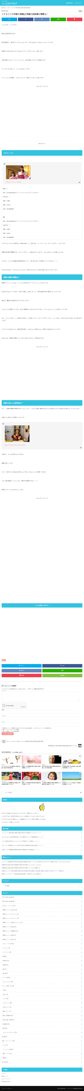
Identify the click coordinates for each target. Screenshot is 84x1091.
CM (4, 990)
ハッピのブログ (9, 3)
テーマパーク (7, 952)
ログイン (4, 1073)
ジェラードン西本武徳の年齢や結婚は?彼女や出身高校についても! (21, 832)
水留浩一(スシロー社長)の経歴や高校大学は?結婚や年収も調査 (18, 871)
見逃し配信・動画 (8, 1019)
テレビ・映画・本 (8, 986)
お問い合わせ (69, 3)
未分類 (4, 1036)
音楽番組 (6, 1024)
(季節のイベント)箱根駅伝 (10, 931)
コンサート (6, 948)
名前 (3, 709)
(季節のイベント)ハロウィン (11, 918)
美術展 (5, 965)
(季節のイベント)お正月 (10, 909)
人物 (4, 660)
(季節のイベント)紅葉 (9, 935)
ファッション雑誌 (8, 1049)
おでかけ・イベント (8, 905)
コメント (4, 690)
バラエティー (7, 1003)
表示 (44, 143)
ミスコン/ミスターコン (10, 1032)
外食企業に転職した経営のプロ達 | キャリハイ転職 (48, 871)
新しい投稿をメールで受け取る (11, 731)
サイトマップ (78, 3)
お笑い (5, 994)
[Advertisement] (42, 98)
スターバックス (8, 981)
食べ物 (5, 1062)
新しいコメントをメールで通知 (11, 729)
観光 (4, 969)
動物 (4, 956)
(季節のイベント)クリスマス (11, 914)
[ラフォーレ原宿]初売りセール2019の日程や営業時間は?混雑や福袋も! (22, 845)
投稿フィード (5, 1076)
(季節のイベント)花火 (9, 939)
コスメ (5, 1045)
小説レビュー (7, 1007)
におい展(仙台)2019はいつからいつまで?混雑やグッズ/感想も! (20, 841)
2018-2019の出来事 (8, 901)
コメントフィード (6, 1078)
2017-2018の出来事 (8, 897)
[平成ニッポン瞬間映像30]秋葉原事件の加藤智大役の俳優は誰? (20, 849)
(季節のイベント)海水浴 (9, 926)
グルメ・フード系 (8, 943)
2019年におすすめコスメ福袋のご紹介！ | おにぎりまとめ (53, 861)
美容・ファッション (8, 1041)
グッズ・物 (6, 977)
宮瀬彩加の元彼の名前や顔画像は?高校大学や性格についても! (18, 864)
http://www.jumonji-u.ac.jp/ (12, 445)
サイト (3, 722)
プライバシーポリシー (7, 1088)
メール (4, 715)
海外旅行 (6, 960)
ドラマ (5, 998)
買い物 (5, 973)
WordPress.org (6, 1081)
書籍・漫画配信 (8, 1015)
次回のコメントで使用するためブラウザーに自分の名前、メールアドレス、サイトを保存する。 (27, 728)
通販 (4, 1057)
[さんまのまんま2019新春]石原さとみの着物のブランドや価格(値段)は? (23, 837)
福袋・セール (7, 1053)
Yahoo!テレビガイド (11, 182)
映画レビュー (7, 1011)
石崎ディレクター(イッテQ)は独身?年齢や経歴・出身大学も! (17, 874)
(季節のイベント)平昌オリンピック (12, 922)
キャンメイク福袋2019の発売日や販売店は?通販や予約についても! (19, 861)
